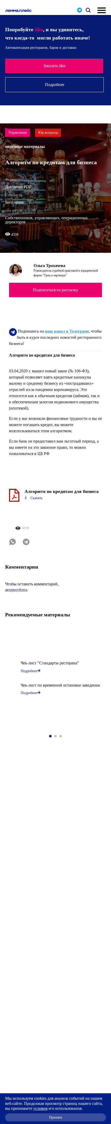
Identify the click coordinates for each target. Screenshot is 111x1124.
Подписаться (54, 66)
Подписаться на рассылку (55, 290)
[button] (50, 736)
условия (40, 1108)
